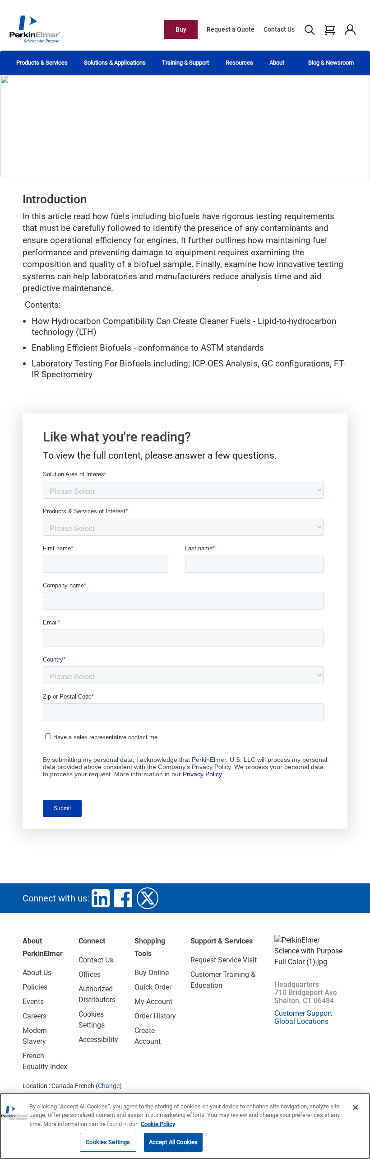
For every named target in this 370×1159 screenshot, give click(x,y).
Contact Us (279, 29)
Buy (181, 29)
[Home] (34, 29)
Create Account (147, 1036)
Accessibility (98, 1039)
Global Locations (301, 1021)
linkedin (101, 898)
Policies (35, 987)
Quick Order (152, 987)
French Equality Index (45, 1061)
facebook (123, 898)
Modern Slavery (35, 1036)
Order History (155, 1016)
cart (329, 29)
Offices (90, 974)
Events (33, 1001)
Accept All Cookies (173, 1142)
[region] (185, 1126)
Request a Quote (230, 29)
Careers (34, 1016)
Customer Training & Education (222, 980)
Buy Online (151, 972)
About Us (37, 972)
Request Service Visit (223, 960)
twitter (147, 898)
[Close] (355, 1107)
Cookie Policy (158, 1124)
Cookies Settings (108, 1142)
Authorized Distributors (97, 994)
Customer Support (303, 1013)
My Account (153, 1001)
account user (350, 29)
